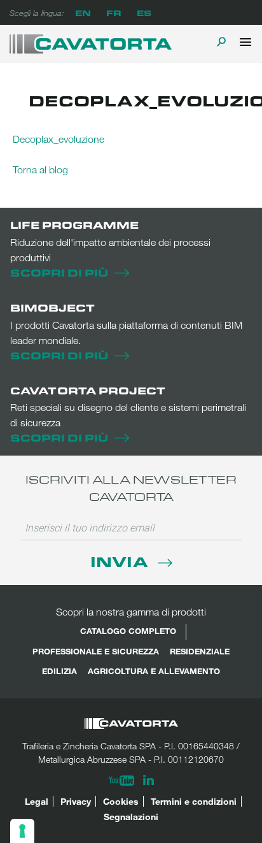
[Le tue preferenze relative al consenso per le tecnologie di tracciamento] (22, 831)
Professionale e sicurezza (95, 651)
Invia (121, 561)
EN (83, 12)
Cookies (121, 801)
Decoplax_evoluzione (58, 139)
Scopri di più (59, 272)
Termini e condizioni (194, 801)
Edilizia (59, 671)
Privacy (75, 801)
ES (144, 12)
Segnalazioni (131, 816)
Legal (36, 801)
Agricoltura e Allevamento (154, 671)
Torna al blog (40, 169)
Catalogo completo (128, 631)
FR (113, 12)
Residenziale (200, 651)
